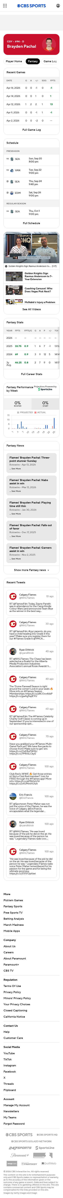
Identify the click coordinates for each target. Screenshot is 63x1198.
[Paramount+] (20, 1154)
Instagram (10, 1065)
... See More (15, 469)
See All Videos (31, 309)
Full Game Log (31, 130)
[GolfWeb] (49, 1163)
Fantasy (33, 61)
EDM (18, 193)
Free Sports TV (13, 912)
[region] (31, 247)
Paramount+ (11, 964)
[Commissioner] (42, 1154)
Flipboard (10, 1090)
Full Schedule (31, 223)
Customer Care (13, 1038)
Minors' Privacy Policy (17, 998)
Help (7, 1032)
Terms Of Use (12, 986)
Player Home (14, 61)
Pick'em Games (13, 900)
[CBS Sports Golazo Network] (31, 1141)
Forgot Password (14, 1123)
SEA (17, 159)
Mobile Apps (12, 931)
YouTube (9, 1053)
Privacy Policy (12, 992)
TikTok (8, 1059)
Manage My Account (17, 1105)
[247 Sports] (20, 1147)
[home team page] (12, 159)
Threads (9, 1084)
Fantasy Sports (13, 906)
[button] (5, 5)
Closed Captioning (15, 1010)
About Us (9, 946)
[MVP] (12, 1162)
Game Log (50, 61)
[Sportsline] (45, 1147)
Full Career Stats (31, 374)
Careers (8, 952)
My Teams (10, 1117)
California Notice (14, 1016)
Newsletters (11, 1111)
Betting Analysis (14, 919)
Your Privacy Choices (17, 1004)
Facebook (10, 1071)
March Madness (14, 925)
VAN (17, 170)
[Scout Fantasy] (29, 1163)
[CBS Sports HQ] (47, 1134)
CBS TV (8, 970)
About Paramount (15, 958)
